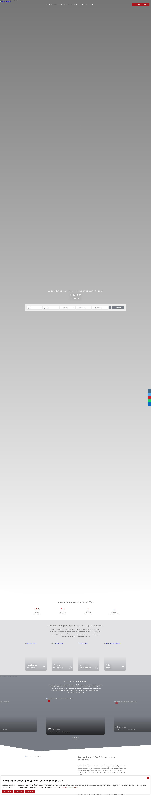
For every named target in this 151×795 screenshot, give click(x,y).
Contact (91, 4)
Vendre (59, 4)
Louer (65, 4)
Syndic (76, 4)
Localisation (64, 307)
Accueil (47, 4)
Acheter (53, 4)
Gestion (70, 4)
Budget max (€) (81, 307)
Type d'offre (30, 306)
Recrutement (83, 4)
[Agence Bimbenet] (7, 4)
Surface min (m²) (98, 307)
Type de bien (46, 306)
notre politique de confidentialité (70, 787)
